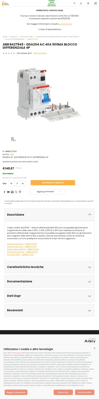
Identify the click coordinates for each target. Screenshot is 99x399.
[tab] (49, 214)
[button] (94, 348)
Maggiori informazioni (16, 392)
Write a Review (40, 53)
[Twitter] (16, 192)
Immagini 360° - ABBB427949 (20, 254)
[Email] (8, 192)
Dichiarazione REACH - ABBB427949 (23, 249)
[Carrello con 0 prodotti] (88, 3)
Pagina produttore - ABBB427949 (22, 244)
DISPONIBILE (8, 173)
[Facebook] (4, 192)
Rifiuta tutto (63, 392)
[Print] (12, 192)
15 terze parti (16, 353)
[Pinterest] (20, 192)
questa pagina (65, 24)
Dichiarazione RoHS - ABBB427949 (22, 252)
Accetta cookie (84, 392)
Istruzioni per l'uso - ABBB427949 (21, 246)
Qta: (5, 183)
